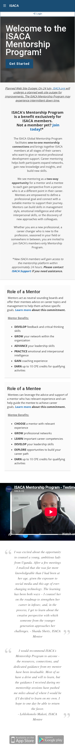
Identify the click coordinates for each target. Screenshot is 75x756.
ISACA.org (59, 88)
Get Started (19, 64)
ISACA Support (21, 271)
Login (39, 13)
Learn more (23, 310)
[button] (4, 5)
